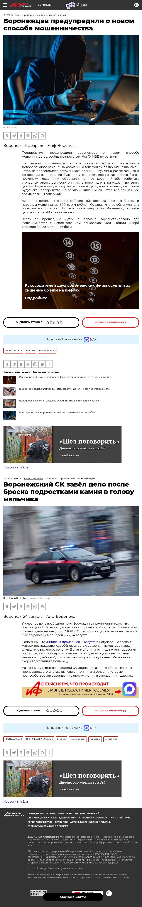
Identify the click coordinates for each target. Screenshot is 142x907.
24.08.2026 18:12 (12, 478)
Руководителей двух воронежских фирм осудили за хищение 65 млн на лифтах (77, 287)
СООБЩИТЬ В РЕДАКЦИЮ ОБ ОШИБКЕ (48, 826)
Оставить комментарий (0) (110, 322)
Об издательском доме (41, 813)
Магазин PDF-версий (87, 813)
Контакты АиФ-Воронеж (93, 818)
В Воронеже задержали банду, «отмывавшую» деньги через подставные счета (64, 388)
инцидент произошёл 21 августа (71, 642)
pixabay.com (10, 127)
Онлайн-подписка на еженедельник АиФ (52, 818)
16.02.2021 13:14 (11, 15)
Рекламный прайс (120, 818)
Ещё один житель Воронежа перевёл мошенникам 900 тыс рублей (58, 412)
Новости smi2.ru (15, 467)
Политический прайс (40, 822)
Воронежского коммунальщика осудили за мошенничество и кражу (59, 400)
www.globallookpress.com (45, 598)
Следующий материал (73, 897)
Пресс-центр (65, 813)
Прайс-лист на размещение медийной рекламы (83, 822)
